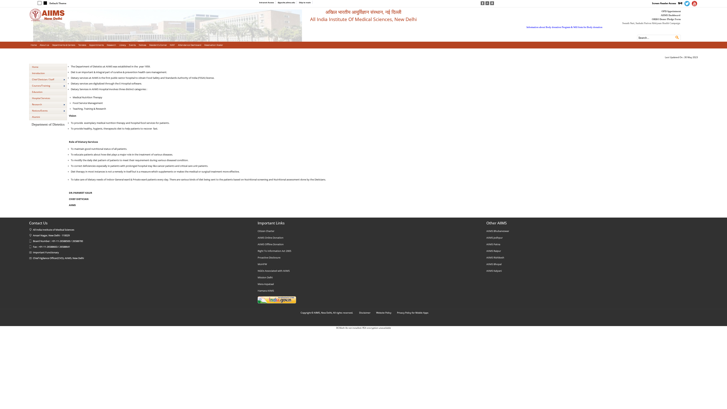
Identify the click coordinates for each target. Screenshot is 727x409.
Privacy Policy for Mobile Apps (412, 312)
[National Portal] (277, 299)
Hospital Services (41, 98)
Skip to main (305, 2)
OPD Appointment (671, 11)
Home (35, 67)
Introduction (38, 73)
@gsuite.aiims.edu (286, 2)
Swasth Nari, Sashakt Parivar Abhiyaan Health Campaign (651, 23)
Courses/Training (41, 85)
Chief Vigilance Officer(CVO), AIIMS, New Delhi (58, 258)
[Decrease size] (492, 3)
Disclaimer (365, 312)
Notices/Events (40, 110)
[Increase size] (482, 3)
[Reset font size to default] (487, 3)
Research (37, 104)
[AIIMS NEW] (47, 14)
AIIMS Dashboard (670, 15)
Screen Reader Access (664, 3)
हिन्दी (680, 3)
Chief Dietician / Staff (43, 79)
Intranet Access (266, 2)
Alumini (36, 117)
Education (37, 92)
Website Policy (383, 312)
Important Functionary (46, 252)
